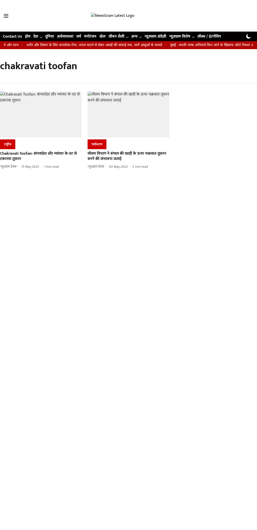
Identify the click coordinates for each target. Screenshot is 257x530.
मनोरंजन (90, 36)
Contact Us (12, 36)
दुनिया (49, 36)
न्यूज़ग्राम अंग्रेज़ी (155, 36)
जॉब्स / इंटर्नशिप (209, 36)
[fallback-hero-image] (41, 114)
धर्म (78, 36)
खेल (102, 36)
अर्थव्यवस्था (65, 36)
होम (27, 36)
